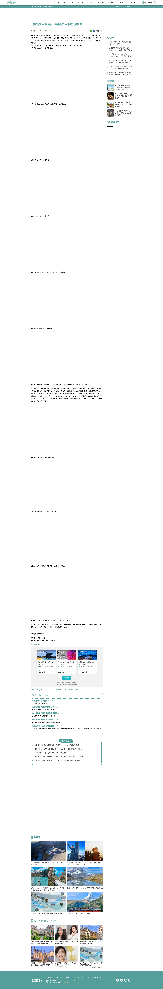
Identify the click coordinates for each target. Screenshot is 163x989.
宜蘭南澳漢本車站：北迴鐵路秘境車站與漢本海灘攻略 (120, 43)
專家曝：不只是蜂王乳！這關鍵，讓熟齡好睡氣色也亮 (66, 964)
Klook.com (110, 126)
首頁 (33, 6)
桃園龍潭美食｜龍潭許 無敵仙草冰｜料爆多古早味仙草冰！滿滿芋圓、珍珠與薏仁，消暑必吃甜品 (120, 74)
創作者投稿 (49, 977)
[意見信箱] (125, 980)
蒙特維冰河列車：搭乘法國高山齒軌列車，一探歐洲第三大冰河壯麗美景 (58, 756)
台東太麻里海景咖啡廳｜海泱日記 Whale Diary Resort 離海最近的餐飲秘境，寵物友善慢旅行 (120, 49)
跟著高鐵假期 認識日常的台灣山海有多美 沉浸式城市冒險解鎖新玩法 (120, 61)
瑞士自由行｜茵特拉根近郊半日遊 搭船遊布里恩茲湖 (91, 964)
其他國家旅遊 (49, 6)
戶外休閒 (91, 2)
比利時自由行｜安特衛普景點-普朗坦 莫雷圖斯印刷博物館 (42, 942)
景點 (57, 2)
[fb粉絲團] (117, 980)
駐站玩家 (121, 2)
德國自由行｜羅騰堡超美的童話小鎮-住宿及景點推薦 (91, 942)
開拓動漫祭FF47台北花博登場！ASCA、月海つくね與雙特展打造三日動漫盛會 (120, 55)
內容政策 (68, 977)
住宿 (72, 2)
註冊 (150, 2)
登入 (146, 2)
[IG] (121, 980)
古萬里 (49, 31)
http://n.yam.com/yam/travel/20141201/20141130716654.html (58, 690)
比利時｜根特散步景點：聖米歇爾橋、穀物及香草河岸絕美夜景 (42, 964)
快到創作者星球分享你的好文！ (120, 6)
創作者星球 (131, 2)
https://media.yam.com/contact (69, 983)
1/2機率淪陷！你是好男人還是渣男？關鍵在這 (50, 753)
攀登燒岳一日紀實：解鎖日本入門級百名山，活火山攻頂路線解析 (56, 745)
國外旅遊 (101, 2)
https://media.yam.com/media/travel (69, 981)
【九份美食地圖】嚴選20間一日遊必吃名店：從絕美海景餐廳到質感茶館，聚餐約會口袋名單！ (120, 67)
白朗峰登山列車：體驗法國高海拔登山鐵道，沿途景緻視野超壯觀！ (57, 760)
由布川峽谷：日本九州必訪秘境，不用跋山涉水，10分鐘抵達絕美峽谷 (58, 749)
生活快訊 (111, 2)
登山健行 (81, 2)
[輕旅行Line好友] (129, 980)
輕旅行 (11, 2)
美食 (65, 2)
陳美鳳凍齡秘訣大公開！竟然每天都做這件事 (66, 942)
